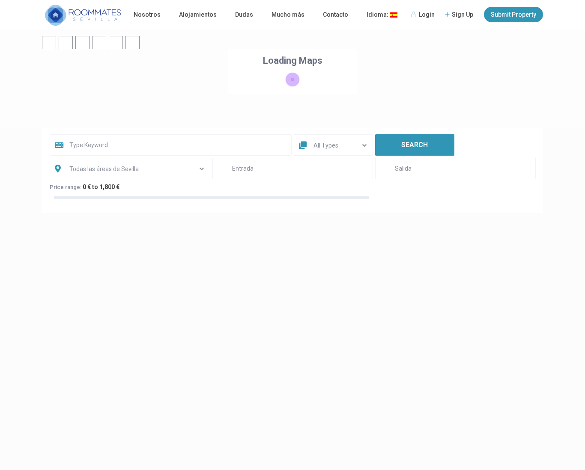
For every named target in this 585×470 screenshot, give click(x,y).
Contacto (335, 14)
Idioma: (378, 14)
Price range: (65, 187)
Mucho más (288, 14)
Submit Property (513, 14)
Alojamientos (198, 14)
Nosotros (147, 14)
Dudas (244, 14)
